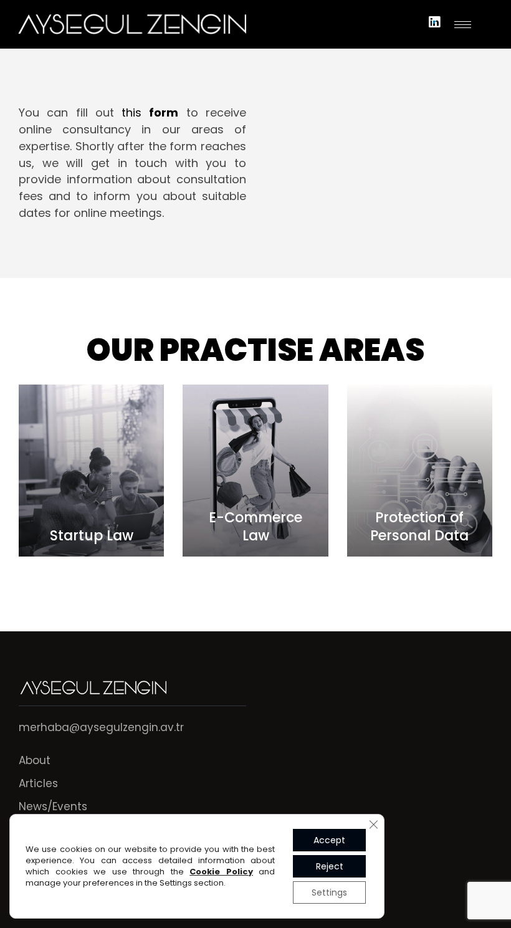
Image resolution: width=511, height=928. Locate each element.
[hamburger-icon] (463, 25)
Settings (329, 892)
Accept (329, 840)
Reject (329, 866)
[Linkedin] (434, 22)
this (150, 112)
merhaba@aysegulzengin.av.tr (101, 727)
